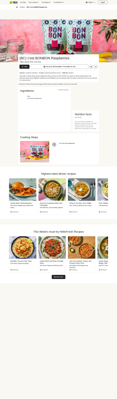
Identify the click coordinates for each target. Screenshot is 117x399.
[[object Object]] (91, 66)
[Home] (17, 7)
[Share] (96, 66)
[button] (91, 2)
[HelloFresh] (13, 2)
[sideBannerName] (86, 97)
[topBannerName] (58, 14)
